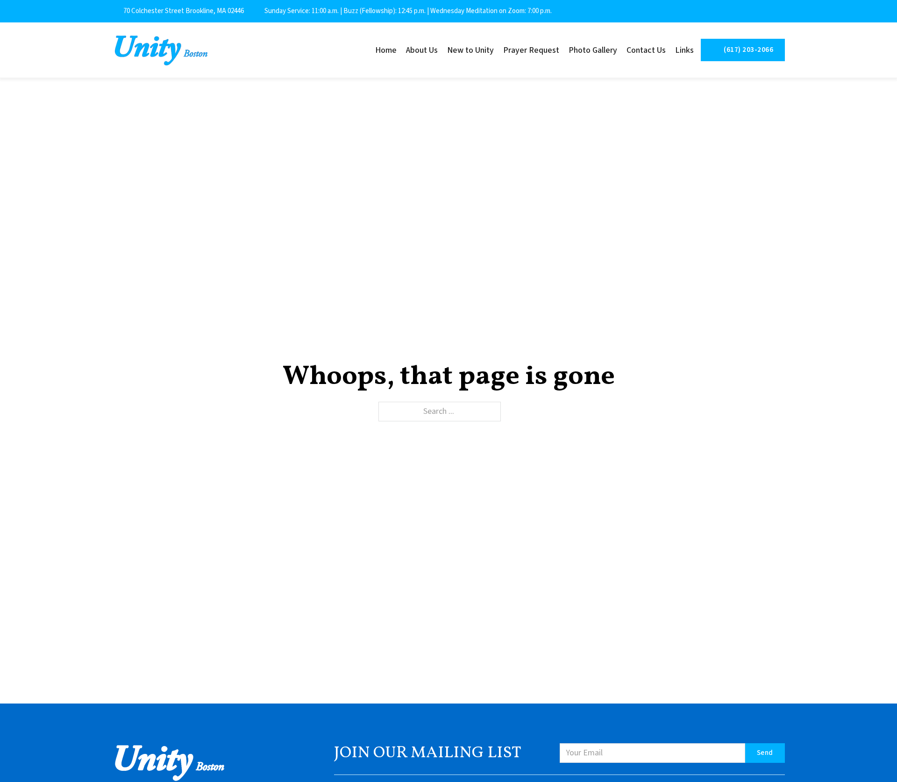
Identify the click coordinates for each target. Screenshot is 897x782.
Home (386, 50)
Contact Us (646, 50)
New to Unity (470, 50)
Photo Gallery (593, 50)
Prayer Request (531, 50)
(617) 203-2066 (748, 50)
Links (684, 50)
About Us (422, 50)
